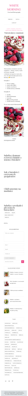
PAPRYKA (7, 358)
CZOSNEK (15, 332)
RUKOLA (7, 365)
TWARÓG (15, 370)
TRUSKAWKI (8, 370)
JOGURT (12, 342)
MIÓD (14, 349)
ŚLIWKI (7, 374)
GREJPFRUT (14, 335)
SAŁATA (14, 365)
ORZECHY (7, 217)
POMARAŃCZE (17, 360)
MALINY (13, 212)
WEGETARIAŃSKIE (18, 372)
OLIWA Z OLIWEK (9, 356)
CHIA (20, 330)
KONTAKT (14, 22)
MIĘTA (20, 349)
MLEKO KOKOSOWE (9, 351)
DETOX (17, 19)
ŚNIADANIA (20, 30)
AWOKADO (7, 323)
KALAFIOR (20, 342)
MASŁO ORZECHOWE (9, 215)
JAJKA (6, 342)
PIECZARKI (15, 358)
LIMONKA (7, 346)
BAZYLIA (14, 323)
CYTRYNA (7, 332)
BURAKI (7, 330)
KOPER (7, 344)
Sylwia (8, 64)
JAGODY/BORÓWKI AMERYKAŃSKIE (12, 339)
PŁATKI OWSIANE (17, 363)
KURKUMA (14, 344)
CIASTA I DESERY (11, 28)
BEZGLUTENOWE (9, 325)
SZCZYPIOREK (8, 367)
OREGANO (18, 356)
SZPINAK (16, 367)
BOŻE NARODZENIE (9, 327)
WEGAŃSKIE (8, 372)
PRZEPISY (10, 19)
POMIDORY (8, 363)
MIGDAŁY (7, 349)
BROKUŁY (19, 327)
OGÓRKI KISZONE (9, 353)
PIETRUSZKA (8, 360)
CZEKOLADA (7, 212)
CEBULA (13, 330)
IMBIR (21, 335)
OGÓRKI (18, 351)
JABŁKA (7, 337)
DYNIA (7, 335)
